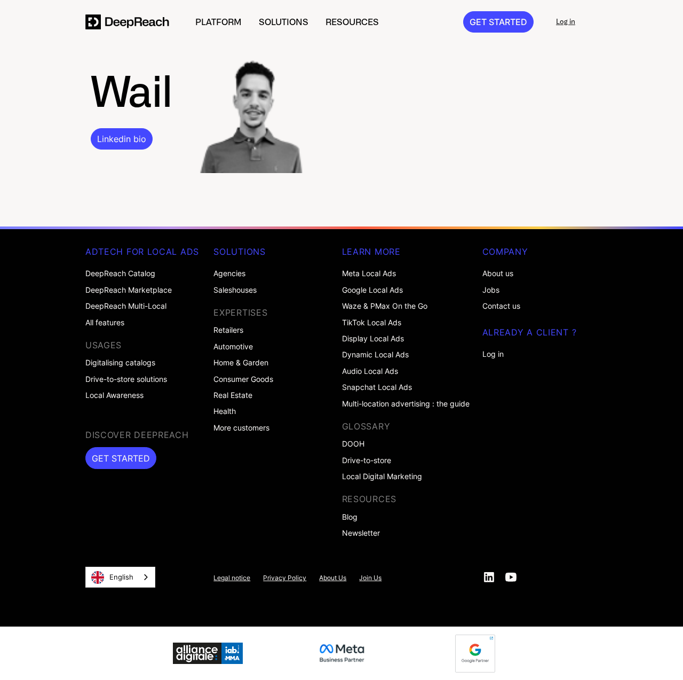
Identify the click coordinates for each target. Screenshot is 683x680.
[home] (127, 22)
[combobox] (120, 577)
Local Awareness (114, 395)
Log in (493, 354)
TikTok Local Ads (371, 322)
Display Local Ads (373, 338)
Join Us (370, 578)
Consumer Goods (243, 379)
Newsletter (361, 533)
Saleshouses (235, 290)
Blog (350, 517)
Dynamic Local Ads (375, 354)
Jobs (490, 290)
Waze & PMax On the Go (384, 306)
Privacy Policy (284, 578)
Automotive (233, 346)
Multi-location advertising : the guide (406, 404)
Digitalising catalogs (120, 362)
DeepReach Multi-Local (125, 306)
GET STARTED (498, 22)
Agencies (229, 273)
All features (104, 322)
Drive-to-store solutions (126, 379)
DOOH (353, 444)
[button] (218, 22)
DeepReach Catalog (120, 273)
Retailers (228, 330)
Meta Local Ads (369, 273)
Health (224, 411)
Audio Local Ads (370, 371)
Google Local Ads (372, 290)
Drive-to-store (366, 460)
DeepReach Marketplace (128, 290)
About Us (332, 578)
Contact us (501, 306)
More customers (241, 428)
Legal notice (231, 578)
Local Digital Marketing (382, 476)
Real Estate (232, 395)
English (121, 577)
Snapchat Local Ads (377, 387)
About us (497, 273)
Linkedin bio (121, 139)
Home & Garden (240, 362)
